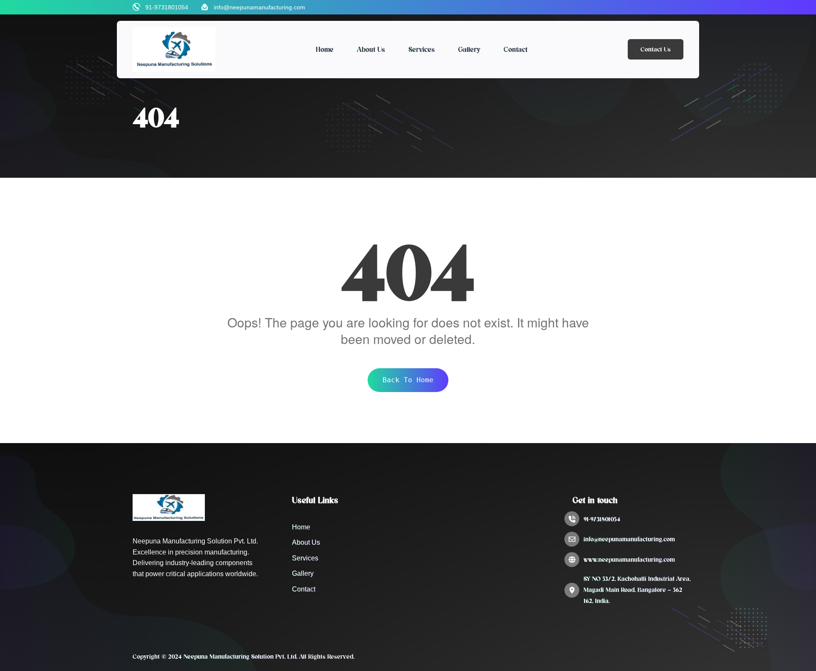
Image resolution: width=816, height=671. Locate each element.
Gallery (469, 49)
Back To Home (408, 380)
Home (325, 49)
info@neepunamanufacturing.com (259, 7)
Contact (515, 49)
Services (421, 49)
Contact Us (655, 49)
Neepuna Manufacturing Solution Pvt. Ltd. (241, 656)
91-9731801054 (166, 7)
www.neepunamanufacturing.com (629, 559)
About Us (371, 49)
